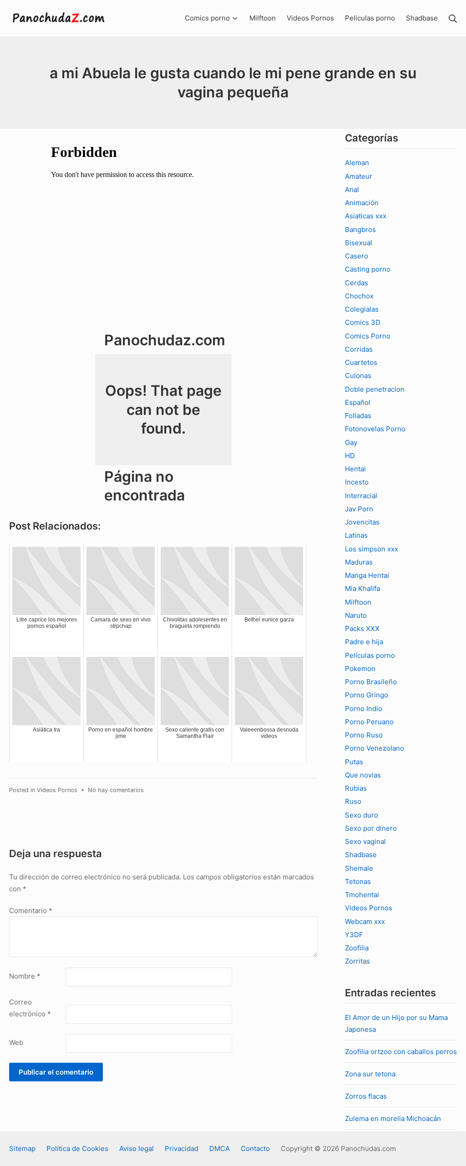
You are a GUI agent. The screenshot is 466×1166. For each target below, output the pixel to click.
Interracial (361, 495)
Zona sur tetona (370, 1074)
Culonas (358, 375)
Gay (351, 442)
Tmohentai (362, 894)
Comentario (30, 910)
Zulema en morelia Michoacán (393, 1118)
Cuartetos (361, 362)
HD (350, 455)
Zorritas (357, 961)
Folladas (358, 415)
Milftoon (358, 602)
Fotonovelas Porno (375, 428)
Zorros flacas (366, 1096)
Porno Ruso (364, 735)
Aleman (357, 162)
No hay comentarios (116, 790)
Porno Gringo (366, 695)
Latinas (356, 535)
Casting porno (367, 269)
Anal (352, 189)
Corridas (359, 349)
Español (357, 402)
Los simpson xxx (371, 549)
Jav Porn (359, 509)
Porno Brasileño (371, 681)
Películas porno (370, 655)
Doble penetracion (375, 389)
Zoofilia (357, 948)
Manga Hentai (367, 575)
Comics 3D (362, 322)
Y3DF (354, 934)
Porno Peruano (369, 721)
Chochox (359, 296)
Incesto (357, 482)
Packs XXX (362, 628)
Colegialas (362, 309)
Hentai (355, 468)
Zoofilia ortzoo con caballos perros (401, 1051)
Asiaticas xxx (365, 216)
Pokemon (360, 668)
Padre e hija (364, 641)
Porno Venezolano (374, 748)
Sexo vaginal (365, 841)
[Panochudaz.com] (59, 18)
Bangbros (360, 229)
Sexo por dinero (371, 828)
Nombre (25, 976)
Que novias (363, 775)
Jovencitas (362, 522)
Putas (354, 761)
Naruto (356, 615)
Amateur (358, 176)
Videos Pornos (57, 790)
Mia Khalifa (362, 588)
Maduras (359, 562)
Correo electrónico (30, 1008)
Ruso (353, 801)
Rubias (356, 788)
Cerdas (356, 282)
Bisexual (358, 242)
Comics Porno (367, 336)
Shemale (359, 868)
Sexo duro (361, 815)
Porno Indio (363, 708)
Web (16, 1042)
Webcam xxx (365, 921)
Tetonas (358, 881)
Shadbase (361, 854)
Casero (356, 256)
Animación (362, 202)
